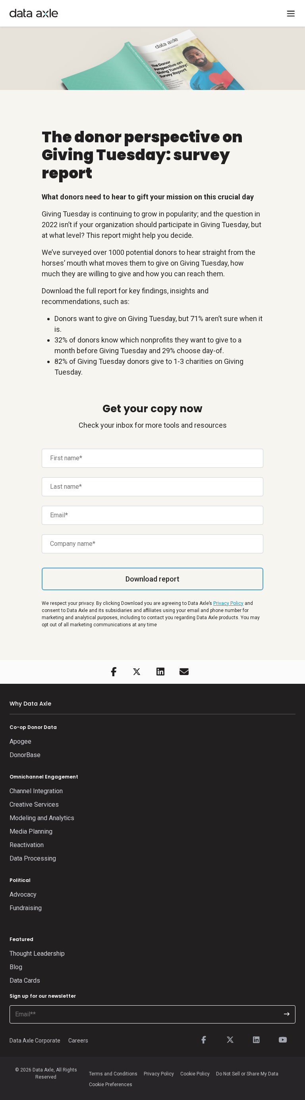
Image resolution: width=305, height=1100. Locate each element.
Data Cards (25, 980)
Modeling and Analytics (42, 818)
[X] (230, 1040)
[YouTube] (282, 1040)
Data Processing (33, 858)
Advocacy (23, 894)
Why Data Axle (30, 704)
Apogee (20, 741)
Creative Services (34, 804)
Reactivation (27, 845)
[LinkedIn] (256, 1040)
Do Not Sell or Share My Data (247, 1074)
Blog (16, 967)
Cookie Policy (195, 1074)
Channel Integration (36, 791)
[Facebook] (204, 1040)
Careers (78, 1040)
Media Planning (31, 831)
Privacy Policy (228, 603)
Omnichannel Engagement (44, 776)
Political (20, 880)
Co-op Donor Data (33, 727)
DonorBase (25, 755)
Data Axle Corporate (35, 1040)
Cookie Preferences (110, 1084)
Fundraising (26, 908)
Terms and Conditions (113, 1074)
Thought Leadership (37, 953)
